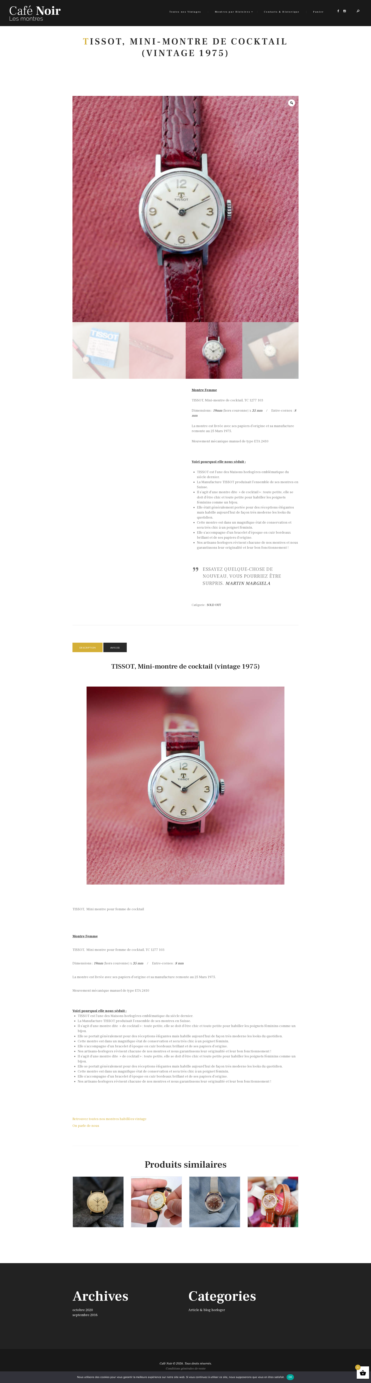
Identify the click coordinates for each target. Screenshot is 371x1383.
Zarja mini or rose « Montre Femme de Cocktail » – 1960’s (273, 1196)
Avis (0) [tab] (115, 647)
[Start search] (230, 609)
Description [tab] (87, 647)
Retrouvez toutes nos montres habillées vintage (109, 1119)
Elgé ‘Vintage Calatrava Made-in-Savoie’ (156, 1196)
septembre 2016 (85, 1315)
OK (290, 1377)
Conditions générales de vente (185, 1368)
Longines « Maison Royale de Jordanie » (98, 1194)
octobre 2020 (82, 1310)
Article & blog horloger (206, 1310)
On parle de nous (85, 1126)
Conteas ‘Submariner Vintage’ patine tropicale (214, 1198)
